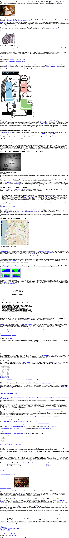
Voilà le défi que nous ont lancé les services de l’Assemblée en (24, 397)
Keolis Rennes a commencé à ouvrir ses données (42, 251)
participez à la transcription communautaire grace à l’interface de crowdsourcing (51, 387)
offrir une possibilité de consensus (28, 324)
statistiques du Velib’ (12, 283)
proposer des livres (42, 135)
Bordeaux (17, 249)
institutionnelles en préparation (55, 66)
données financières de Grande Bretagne (56, 178)
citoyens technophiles (44, 123)
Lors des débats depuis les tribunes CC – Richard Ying (5, 488)
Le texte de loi (3, 526)
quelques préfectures (29, 379)
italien (46, 329)
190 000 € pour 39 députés (54, 28)
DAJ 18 (7, 265)
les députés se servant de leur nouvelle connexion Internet (13, 433)
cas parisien (47, 120)
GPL (19, 127)
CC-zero (49, 193)
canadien (48, 329)
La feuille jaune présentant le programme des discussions (10, 528)
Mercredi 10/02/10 (49, 465)
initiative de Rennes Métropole (55, 120)
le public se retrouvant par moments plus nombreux (9, 417)
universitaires (47, 66)
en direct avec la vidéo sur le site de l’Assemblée (43, 512)
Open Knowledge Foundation (34, 211)
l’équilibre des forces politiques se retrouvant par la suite (37, 416)
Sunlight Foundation (21, 211)
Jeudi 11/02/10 (48, 466)
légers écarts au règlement (6, 431)
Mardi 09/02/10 (48, 464)
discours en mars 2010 (26, 177)
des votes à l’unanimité (23, 424)
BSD (22, 127)
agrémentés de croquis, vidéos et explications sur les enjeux (30, 462)
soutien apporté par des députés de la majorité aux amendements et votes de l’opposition (16, 421)
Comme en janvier (3, 22)
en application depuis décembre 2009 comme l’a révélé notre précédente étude (18, 20)
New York (66, 211)
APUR (29, 326)
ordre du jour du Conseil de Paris (15, 265)
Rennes (6, 251)
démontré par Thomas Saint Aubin (8, 189)
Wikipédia (2, 132)
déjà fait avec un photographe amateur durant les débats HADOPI (27, 505)
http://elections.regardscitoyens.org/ (16, 389)
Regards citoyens (12, 59)
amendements (62, 498)
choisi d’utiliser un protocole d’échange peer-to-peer (33, 179)
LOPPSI (19, 493)
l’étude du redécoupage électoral (48, 355)
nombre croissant (29, 64)
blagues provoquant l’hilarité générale (45, 428)
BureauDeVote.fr (34, 362)
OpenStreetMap (7, 132)
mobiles (52, 135)
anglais (10, 212)
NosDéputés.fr (56, 2)
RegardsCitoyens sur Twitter (5, 529)
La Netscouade (28, 362)
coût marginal (9, 182)
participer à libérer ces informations (45, 383)
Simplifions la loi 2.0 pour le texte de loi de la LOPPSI (21, 498)
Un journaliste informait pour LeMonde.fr (53, 409)
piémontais (16, 212)
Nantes (13, 249)
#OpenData (21, 65)
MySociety (26, 211)
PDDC (55, 193)
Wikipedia (10, 260)
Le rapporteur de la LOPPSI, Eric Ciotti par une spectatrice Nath (10, 444)
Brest (11, 249)
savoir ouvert (7, 66)
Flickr (16, 535)
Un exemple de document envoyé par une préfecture (4, 377)
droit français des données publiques (22, 189)
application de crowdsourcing (46, 382)
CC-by (46, 193)
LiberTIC (25, 318)
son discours (18, 183)
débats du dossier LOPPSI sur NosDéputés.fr (28, 469)
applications (49, 135)
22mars (24, 362)
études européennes (62, 329)
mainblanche (23, 59)
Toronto (63, 211)
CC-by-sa (46, 196)
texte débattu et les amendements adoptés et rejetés (17, 470)
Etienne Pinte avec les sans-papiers (43, 423)
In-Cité (46, 121)
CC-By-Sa (43, 133)
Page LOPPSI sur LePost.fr (5, 530)
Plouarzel (2, 251)
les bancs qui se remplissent (5, 419)
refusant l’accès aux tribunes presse (54, 397)
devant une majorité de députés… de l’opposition (20, 416)
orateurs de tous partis (5, 324)
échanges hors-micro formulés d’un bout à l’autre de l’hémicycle (12, 428)
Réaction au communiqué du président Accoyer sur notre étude (15, 61)
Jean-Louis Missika (7, 266)
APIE (30, 266)
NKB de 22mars (9, 379)
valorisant (30, 318)
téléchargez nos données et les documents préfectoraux (19, 387)
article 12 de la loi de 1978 (28, 197)
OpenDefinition (49, 252)
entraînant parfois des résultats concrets (50, 426)
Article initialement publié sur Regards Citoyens (8, 206)
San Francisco (59, 211)
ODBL (54, 133)
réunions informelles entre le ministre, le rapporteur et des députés (12, 426)
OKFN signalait (8, 65)
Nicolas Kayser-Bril (55, 362)
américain (7, 212)
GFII (37, 121)
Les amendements (4, 527)
